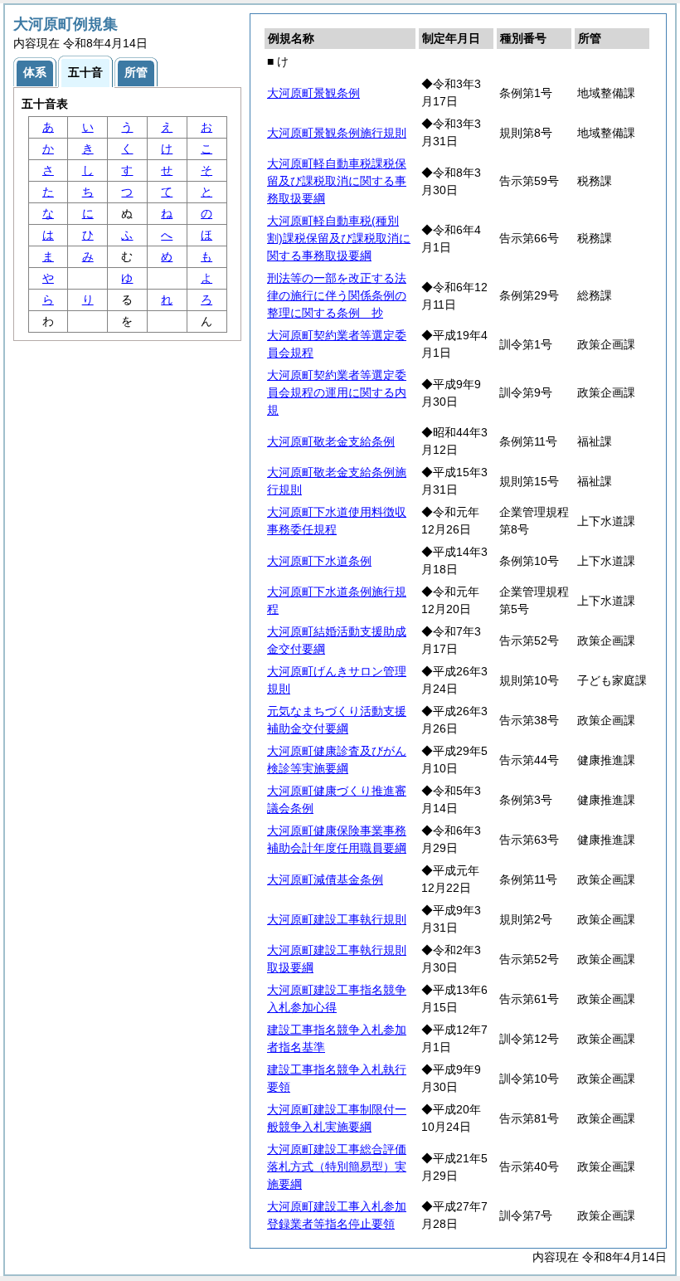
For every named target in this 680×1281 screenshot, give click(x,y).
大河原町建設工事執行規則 (336, 919)
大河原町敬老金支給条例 (331, 441)
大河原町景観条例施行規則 (336, 132)
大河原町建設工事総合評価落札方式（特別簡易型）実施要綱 (336, 1166)
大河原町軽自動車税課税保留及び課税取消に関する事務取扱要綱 (336, 181)
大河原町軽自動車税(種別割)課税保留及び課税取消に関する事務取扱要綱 (338, 238)
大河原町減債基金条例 (325, 879)
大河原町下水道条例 (319, 560)
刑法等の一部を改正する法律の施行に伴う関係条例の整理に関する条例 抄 (336, 295)
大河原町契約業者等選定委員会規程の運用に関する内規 (336, 392)
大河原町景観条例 (313, 93)
